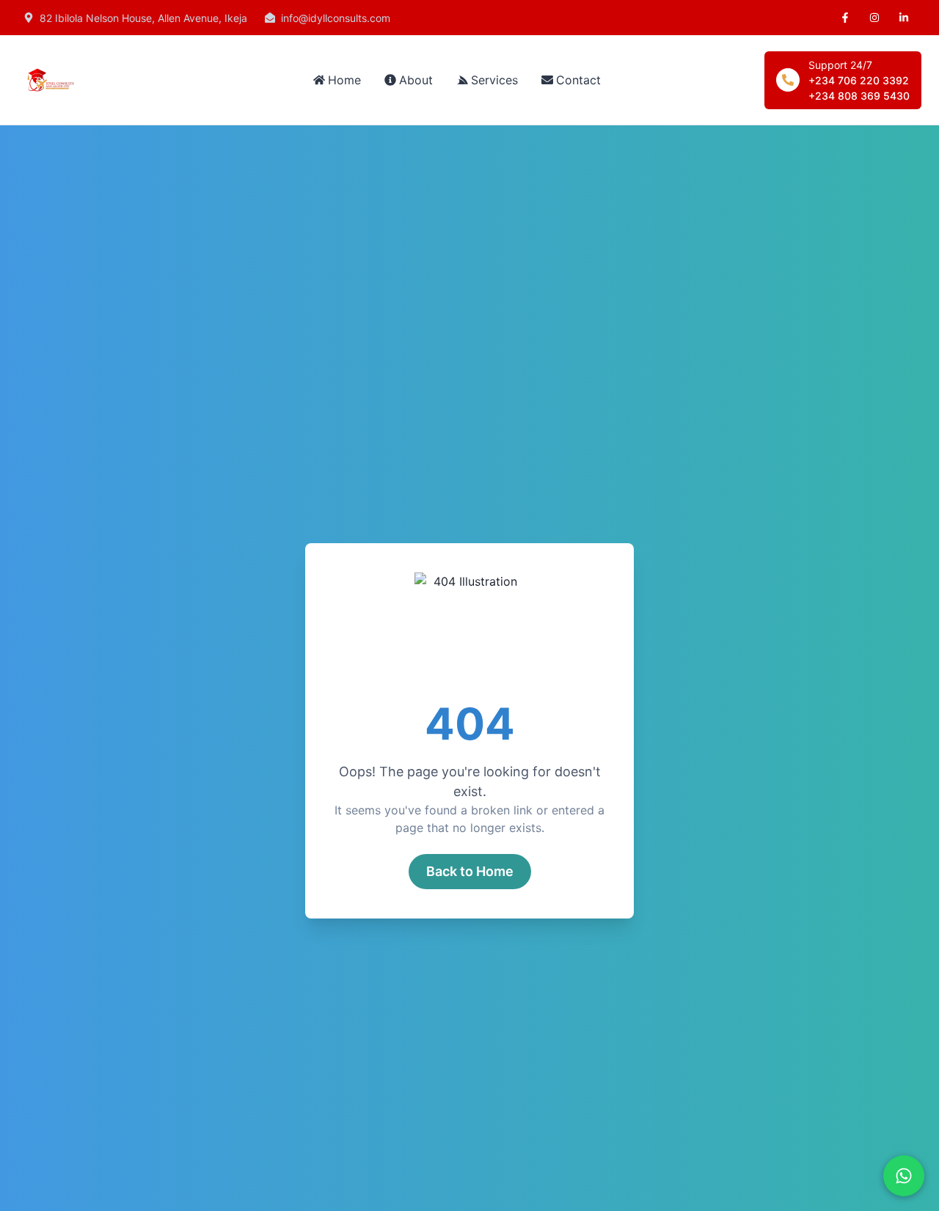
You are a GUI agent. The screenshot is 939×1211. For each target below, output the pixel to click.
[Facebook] (845, 17)
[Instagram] (874, 17)
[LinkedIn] (904, 17)
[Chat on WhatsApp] (903, 1175)
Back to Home (470, 871)
